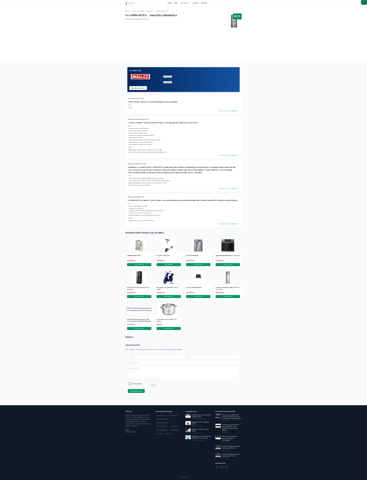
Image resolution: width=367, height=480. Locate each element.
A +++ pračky (173, 426)
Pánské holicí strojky (162, 423)
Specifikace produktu (138, 88)
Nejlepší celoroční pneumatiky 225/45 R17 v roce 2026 (201, 437)
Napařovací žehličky (162, 419)
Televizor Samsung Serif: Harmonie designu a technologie (229, 438)
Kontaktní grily (174, 415)
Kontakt (204, 3)
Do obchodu (167, 77)
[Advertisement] (183, 47)
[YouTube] (221, 467)
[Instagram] (226, 467)
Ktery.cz (186, 477)
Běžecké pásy (175, 430)
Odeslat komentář (136, 391)
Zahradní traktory (161, 426)
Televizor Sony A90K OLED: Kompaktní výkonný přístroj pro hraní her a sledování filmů (231, 416)
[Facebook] (217, 467)
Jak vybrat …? (185, 3)
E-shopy (195, 3)
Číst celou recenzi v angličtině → (229, 111)
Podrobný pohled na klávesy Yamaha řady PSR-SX (231, 447)
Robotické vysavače (162, 430)
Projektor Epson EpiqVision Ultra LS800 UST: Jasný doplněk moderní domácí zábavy (230, 427)
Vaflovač (168, 433)
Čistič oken (160, 433)
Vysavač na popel (161, 415)
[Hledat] (241, 3)
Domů (170, 3)
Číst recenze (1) (139, 264)
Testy (176, 3)
